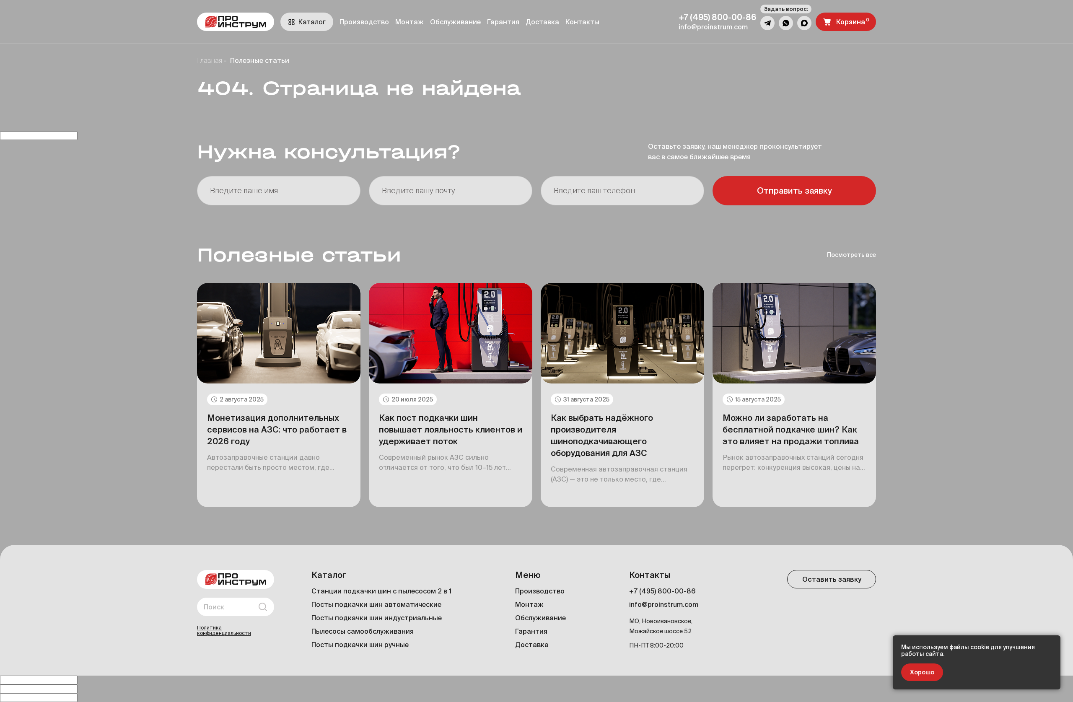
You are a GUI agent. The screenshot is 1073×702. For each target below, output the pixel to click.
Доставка (542, 22)
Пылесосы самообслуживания (362, 631)
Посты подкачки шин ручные (360, 644)
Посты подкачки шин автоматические (376, 604)
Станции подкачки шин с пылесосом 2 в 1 (381, 591)
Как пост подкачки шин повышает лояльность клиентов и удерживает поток (450, 429)
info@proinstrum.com (663, 604)
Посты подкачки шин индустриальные (376, 618)
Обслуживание (455, 22)
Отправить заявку (794, 190)
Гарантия (503, 22)
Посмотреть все (851, 254)
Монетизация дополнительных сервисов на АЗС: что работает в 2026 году (277, 429)
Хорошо (922, 672)
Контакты (582, 22)
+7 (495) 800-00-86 (662, 591)
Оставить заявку (831, 579)
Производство (364, 22)
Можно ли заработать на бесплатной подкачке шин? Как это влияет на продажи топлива (791, 429)
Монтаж (409, 22)
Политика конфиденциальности (224, 630)
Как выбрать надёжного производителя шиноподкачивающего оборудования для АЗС (602, 435)
